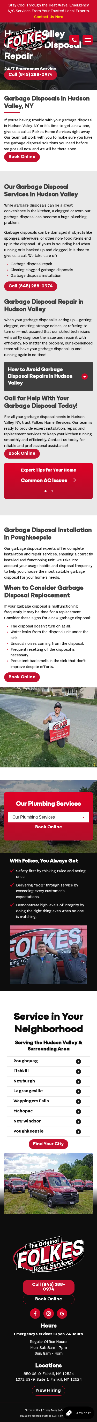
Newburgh (24, 1081)
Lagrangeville (28, 1091)
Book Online (22, 157)
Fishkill (21, 1071)
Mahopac (23, 1111)
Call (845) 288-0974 (31, 75)
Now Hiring (48, 1390)
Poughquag (25, 1061)
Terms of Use (33, 1410)
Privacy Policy (49, 1410)
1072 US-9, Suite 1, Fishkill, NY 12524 (48, 1380)
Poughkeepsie (28, 1131)
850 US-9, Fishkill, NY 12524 (49, 1374)
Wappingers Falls (31, 1101)
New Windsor (27, 1121)
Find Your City (48, 1144)
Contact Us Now (48, 17)
